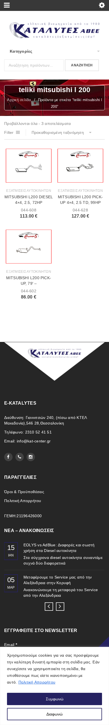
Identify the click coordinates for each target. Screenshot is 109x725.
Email (10, 644)
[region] (54, 686)
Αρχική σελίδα (19, 100)
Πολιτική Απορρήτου (37, 682)
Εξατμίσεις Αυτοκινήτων (28, 191)
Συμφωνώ (54, 699)
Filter (9, 132)
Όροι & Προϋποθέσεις (24, 491)
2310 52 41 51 (38, 432)
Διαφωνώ (54, 714)
